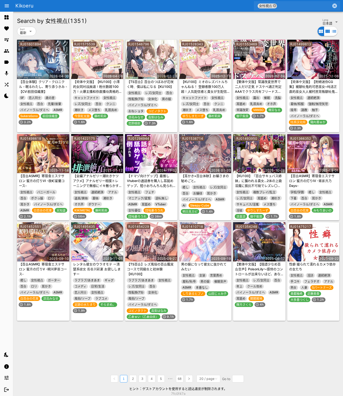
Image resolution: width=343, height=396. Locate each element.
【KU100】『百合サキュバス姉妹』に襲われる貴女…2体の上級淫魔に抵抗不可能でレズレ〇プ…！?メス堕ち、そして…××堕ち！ (258, 185)
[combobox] (304, 6)
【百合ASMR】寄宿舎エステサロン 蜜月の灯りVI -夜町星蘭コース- (42, 181)
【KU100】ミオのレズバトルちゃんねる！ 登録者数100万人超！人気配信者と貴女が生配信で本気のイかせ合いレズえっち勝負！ (204, 91)
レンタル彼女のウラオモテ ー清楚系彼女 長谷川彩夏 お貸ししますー (97, 269)
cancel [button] (275, 6)
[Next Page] (189, 378)
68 (180, 379)
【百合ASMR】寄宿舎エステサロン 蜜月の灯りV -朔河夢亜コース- (43, 269)
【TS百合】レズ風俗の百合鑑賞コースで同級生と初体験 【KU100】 (150, 269)
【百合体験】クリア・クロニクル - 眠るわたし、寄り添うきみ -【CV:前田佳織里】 (43, 86)
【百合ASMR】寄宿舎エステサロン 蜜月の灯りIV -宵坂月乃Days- (312, 181)
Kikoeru (24, 6)
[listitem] (6, 17)
